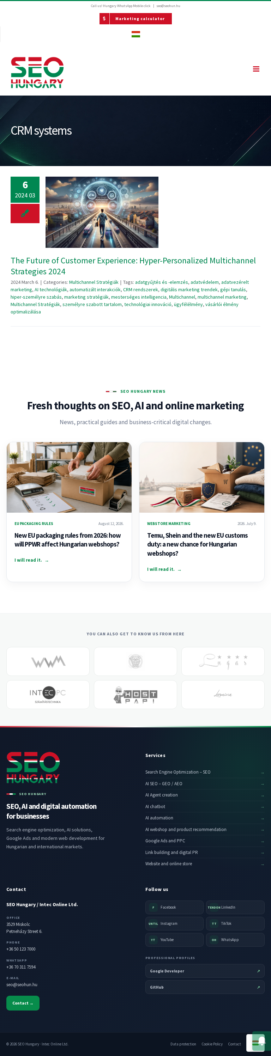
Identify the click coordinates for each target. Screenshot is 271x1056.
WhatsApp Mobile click (133, 6)
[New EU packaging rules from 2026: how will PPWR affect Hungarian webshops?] (69, 477)
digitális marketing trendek (189, 289)
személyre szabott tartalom (92, 304)
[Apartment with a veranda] (223, 661)
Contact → (23, 1003)
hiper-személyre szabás (36, 297)
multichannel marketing (222, 297)
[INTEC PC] (48, 694)
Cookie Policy (212, 1044)
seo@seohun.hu (168, 6)
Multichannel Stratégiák (94, 282)
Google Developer (205, 971)
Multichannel (182, 297)
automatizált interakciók (95, 289)
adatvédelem (205, 282)
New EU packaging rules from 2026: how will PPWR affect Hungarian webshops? (67, 540)
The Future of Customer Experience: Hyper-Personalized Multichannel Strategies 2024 (102, 212)
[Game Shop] (135, 661)
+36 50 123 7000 (20, 949)
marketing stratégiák (86, 297)
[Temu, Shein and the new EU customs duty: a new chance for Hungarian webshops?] (201, 477)
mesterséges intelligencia (139, 297)
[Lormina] (223, 694)
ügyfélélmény (188, 304)
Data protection (183, 1044)
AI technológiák (51, 289)
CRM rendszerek (140, 289)
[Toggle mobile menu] (256, 69)
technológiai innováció (147, 304)
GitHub (205, 987)
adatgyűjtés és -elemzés (161, 282)
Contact (234, 1044)
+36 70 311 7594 (20, 967)
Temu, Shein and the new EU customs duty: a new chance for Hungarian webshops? (197, 544)
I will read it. (31, 560)
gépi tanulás (233, 289)
